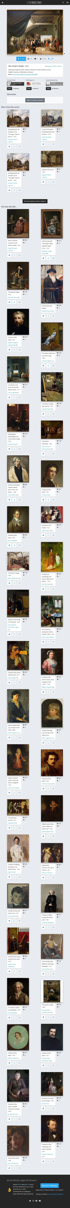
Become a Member (49, 1186)
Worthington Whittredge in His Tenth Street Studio (14, 436)
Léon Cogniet (12, 392)
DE (19, 578)
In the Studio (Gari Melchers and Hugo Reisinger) (48, 964)
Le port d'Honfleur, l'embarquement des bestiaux (48, 132)
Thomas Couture (47, 784)
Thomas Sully (46, 495)
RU (52, 584)
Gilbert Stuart (12, 1058)
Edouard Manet (13, 297)
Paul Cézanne (12, 495)
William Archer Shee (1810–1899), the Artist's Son (48, 826)
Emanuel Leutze (13, 444)
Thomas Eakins (46, 361)
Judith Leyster (46, 530)
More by (35, 201)
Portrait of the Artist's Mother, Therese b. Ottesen (14, 1106)
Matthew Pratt (12, 823)
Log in (50, 1194)
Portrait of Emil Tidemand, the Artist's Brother (46, 1147)
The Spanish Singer (14, 292)
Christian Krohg (46, 923)
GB (53, 687)
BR (52, 449)
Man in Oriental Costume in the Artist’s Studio (12, 243)
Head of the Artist (13, 1158)
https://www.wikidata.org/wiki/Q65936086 (24, 74)
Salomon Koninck (47, 873)
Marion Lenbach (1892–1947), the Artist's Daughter (13, 780)
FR (18, 297)
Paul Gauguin (12, 678)
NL (51, 530)
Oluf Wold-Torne (13, 1114)
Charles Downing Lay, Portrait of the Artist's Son (48, 733)
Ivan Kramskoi (46, 584)
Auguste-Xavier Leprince (54, 66)
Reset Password (58, 1194)
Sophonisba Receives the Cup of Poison (48, 867)
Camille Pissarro (46, 311)
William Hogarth (47, 687)
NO (53, 923)
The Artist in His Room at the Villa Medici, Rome (13, 387)
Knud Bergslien (12, 1013)
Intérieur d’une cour (48, 170)
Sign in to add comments (35, 100)
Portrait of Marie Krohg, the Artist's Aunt (47, 917)
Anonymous (45, 1103)
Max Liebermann (13, 578)
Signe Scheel (12, 872)
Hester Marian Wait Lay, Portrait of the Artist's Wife (14, 727)
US (17, 1058)
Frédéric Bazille (46, 409)
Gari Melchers (46, 969)
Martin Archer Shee (47, 831)
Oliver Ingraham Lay (14, 733)
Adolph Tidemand (47, 1154)
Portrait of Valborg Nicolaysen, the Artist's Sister (14, 867)
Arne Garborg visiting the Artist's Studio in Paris (47, 632)
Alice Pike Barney (13, 1163)
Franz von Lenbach (13, 788)
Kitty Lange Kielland (48, 637)
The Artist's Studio (13, 573)
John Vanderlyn (12, 540)
